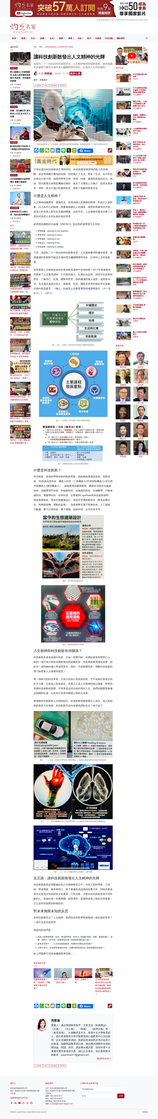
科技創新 (54, 85)
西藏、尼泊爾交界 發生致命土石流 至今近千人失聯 (20, 113)
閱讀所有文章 (103, 1058)
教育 (23, 38)
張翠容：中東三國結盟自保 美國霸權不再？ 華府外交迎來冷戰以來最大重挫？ (140, 255)
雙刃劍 (62, 85)
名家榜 (98, 38)
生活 (52, 38)
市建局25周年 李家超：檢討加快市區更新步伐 (140, 198)
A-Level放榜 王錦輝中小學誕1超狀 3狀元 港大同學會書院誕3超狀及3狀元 (139, 160)
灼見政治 (14, 68)
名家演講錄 (14, 208)
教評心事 (75, 73)
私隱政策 (145, 1112)
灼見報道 (14, 107)
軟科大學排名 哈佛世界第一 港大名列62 (139, 144)
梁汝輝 (135, 230)
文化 (33, 38)
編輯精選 (136, 203)
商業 (70, 38)
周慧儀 (48, 73)
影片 (89, 38)
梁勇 (134, 285)
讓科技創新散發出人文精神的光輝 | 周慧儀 (59, 47)
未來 (46, 85)
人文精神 (38, 85)
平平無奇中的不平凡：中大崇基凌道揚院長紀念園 (140, 280)
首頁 (35, 47)
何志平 (135, 79)
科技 (80, 38)
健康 (61, 38)
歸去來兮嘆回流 (139, 319)
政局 (14, 38)
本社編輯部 (17, 84)
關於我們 (121, 38)
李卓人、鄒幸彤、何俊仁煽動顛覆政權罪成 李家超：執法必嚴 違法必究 (140, 214)
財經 (42, 38)
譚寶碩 (135, 133)
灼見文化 (14, 175)
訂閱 (121, 1096)
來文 (134, 176)
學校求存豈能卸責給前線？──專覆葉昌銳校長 (140, 171)
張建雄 (135, 337)
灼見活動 (109, 38)
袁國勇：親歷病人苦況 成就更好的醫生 (140, 117)
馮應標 (135, 321)
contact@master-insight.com (61, 1104)
